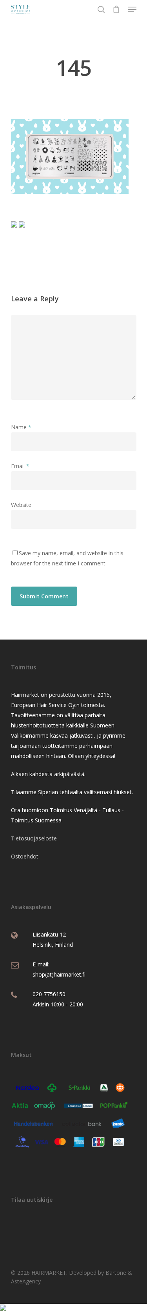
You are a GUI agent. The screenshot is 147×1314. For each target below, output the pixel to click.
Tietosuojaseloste (34, 838)
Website (21, 504)
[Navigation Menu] (132, 9)
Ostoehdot (24, 856)
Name (21, 427)
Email (20, 466)
